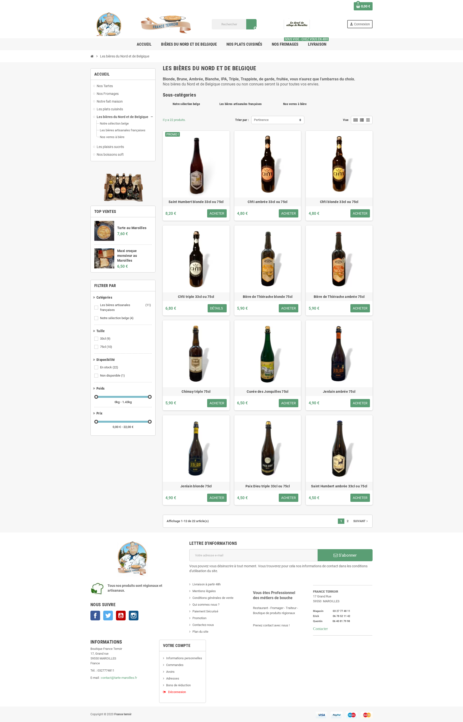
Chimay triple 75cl (196, 391)
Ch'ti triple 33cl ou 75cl (196, 297)
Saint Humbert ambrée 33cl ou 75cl (339, 486)
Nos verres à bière (294, 104)
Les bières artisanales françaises (125, 307)
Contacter (320, 629)
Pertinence (261, 120)
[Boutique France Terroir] (144, 24)
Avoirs (170, 671)
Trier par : (242, 120)
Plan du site (200, 631)
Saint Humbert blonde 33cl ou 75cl (196, 202)
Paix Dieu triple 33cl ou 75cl (267, 486)
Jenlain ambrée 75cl (339, 391)
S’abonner (347, 555)
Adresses (172, 678)
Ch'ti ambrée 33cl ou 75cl (267, 202)
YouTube (121, 615)
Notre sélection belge (117, 318)
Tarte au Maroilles (131, 228)
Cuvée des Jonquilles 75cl (267, 391)
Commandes (175, 665)
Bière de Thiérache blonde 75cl (268, 297)
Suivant (361, 521)
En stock (109, 367)
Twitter (108, 615)
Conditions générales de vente (212, 598)
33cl (105, 338)
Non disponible (112, 375)
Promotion (199, 618)
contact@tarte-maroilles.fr (119, 678)
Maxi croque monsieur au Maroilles (127, 255)
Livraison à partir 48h (206, 584)
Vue (345, 120)
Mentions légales (204, 591)
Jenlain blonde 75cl (196, 486)
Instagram (133, 615)
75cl (106, 347)
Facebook (95, 615)
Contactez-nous (203, 625)
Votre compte (176, 645)
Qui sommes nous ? (205, 604)
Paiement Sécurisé (205, 611)
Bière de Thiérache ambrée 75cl (339, 297)
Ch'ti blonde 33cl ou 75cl (339, 202)
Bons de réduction (178, 685)
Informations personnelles (184, 658)
